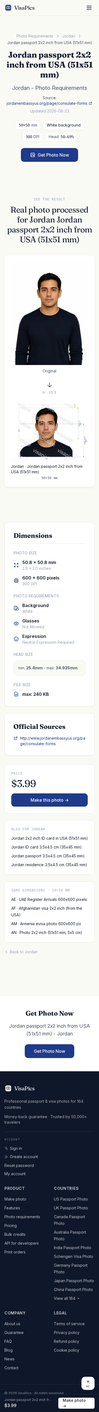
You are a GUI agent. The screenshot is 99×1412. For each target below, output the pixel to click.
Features (12, 1208)
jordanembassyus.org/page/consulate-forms (47, 103)
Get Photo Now (53, 155)
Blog (8, 1350)
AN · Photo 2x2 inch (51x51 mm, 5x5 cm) (46, 932)
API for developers (21, 1243)
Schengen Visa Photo (73, 1256)
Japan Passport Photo (74, 1280)
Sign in (16, 1148)
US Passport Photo (71, 1199)
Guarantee (14, 1332)
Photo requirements (22, 1216)
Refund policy (66, 1341)
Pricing (10, 1225)
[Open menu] (89, 7)
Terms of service (69, 1323)
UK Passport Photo (71, 1208)
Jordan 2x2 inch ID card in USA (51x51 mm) (49, 838)
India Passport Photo (72, 1247)
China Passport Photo (73, 1289)
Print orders (15, 1252)
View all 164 (64, 1298)
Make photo (15, 1199)
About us (12, 1323)
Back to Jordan (24, 951)
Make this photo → (50, 800)
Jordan (68, 36)
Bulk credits (15, 1234)
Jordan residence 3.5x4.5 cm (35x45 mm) (49, 864)
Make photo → (74, 1403)
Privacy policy (66, 1332)
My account (15, 1173)
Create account (24, 1156)
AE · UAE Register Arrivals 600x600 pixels (49, 899)
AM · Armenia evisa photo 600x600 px (46, 923)
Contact (11, 1367)
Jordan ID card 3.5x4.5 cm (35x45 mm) (46, 847)
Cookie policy (66, 1350)
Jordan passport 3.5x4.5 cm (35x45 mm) (47, 855)
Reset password (19, 1165)
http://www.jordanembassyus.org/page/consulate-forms (52, 741)
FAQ (8, 1341)
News (9, 1359)
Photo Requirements (34, 36)
